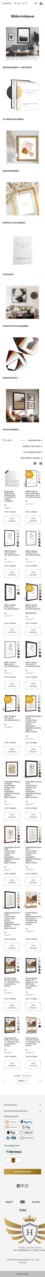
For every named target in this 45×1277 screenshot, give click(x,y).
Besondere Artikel (30, 458)
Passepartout (10, 378)
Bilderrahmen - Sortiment (17, 67)
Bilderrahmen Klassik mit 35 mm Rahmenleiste (33, 607)
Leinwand (8, 274)
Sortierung (34, 440)
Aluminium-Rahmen (13, 119)
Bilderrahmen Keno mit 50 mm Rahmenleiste (11, 607)
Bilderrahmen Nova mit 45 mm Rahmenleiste (33, 664)
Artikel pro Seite (31, 446)
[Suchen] (36, 3)
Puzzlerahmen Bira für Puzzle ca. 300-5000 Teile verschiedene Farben (11, 982)
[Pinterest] (22, 1185)
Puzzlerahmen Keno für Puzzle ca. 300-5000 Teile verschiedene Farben (33, 1042)
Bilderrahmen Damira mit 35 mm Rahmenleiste (33, 553)
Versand (22, 1262)
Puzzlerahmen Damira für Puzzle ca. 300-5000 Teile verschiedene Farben (32, 983)
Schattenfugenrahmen (15, 326)
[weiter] (40, 1081)
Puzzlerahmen (11, 429)
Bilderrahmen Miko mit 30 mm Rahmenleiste (11, 664)
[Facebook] (18, 1185)
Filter (7, 440)
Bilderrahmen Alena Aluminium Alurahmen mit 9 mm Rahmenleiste (33, 494)
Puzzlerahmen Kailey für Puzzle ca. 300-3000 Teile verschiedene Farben (11, 1042)
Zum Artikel (12, 519)
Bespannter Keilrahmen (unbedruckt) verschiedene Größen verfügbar (10, 496)
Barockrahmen (11, 171)
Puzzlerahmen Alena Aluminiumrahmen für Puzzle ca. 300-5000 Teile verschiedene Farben (34, 918)
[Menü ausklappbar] (41, 3)
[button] (35, 463)
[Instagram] (26, 1185)
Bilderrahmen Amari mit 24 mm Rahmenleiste (11, 553)
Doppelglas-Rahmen (14, 222)
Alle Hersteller (31, 452)
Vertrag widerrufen (22, 1171)
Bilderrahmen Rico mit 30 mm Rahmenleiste (11, 718)
